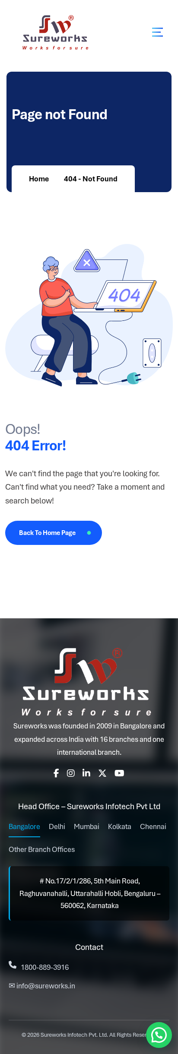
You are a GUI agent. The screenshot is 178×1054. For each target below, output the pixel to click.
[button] (159, 1035)
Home (39, 179)
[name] (157, 32)
